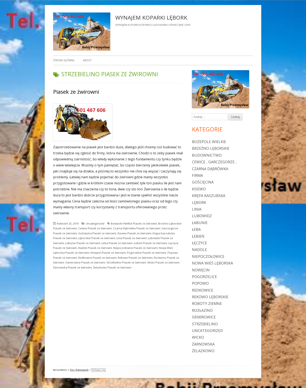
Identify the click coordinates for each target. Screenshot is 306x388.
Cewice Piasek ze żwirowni (95, 228)
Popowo (200, 283)
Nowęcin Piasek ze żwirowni (108, 253)
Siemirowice (204, 316)
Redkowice (202, 290)
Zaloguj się (98, 370)
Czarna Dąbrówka (210, 168)
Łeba (196, 229)
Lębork (199, 202)
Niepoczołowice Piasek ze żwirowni (135, 248)
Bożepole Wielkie (209, 141)
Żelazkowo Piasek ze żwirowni (112, 267)
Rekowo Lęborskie (210, 296)
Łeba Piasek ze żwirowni (117, 243)
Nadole (199, 249)
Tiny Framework (79, 370)
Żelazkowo (203, 350)
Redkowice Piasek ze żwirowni (97, 257)
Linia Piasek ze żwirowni (131, 238)
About (87, 60)
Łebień (198, 236)
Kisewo (199, 188)
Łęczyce (199, 242)
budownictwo (207, 155)
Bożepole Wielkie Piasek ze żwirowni (134, 223)
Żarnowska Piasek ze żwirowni (72, 267)
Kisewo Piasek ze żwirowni (134, 233)
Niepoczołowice (208, 256)
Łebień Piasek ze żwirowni (150, 243)
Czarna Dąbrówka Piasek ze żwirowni (136, 228)
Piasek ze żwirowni (76, 91)
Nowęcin (201, 269)
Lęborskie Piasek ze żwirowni (96, 238)
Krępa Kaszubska (208, 195)
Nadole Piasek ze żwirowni (95, 248)
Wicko (198, 337)
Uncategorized (95, 223)
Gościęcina (203, 182)
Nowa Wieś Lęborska (212, 263)
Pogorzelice (204, 276)
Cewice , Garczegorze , (214, 161)
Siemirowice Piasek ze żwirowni (85, 262)
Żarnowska (203, 344)
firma (197, 175)
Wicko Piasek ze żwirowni (163, 262)
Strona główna (64, 60)
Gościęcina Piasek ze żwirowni (97, 233)
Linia (196, 209)
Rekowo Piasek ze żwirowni (135, 257)
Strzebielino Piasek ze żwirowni (126, 262)
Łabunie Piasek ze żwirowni (82, 243)
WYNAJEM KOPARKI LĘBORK (151, 17)
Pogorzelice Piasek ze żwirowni (146, 253)
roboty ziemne (207, 303)
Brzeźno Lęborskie (210, 148)
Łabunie (200, 222)
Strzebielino (205, 323)
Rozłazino (202, 310)
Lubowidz (202, 215)
